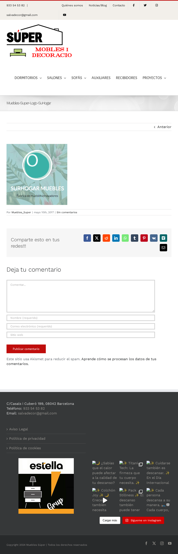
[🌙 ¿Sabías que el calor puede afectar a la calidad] (104, 473)
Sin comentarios (67, 212)
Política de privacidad (27, 438)
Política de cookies (25, 448)
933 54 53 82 (34, 408)
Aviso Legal (18, 429)
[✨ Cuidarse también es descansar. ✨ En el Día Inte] (159, 473)
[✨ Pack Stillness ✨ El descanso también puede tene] (131, 500)
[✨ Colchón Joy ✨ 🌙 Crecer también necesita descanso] (104, 500)
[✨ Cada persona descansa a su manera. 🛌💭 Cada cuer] (159, 500)
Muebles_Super (21, 212)
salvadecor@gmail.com (22, 15)
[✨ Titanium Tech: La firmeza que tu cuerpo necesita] (131, 473)
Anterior (164, 127)
